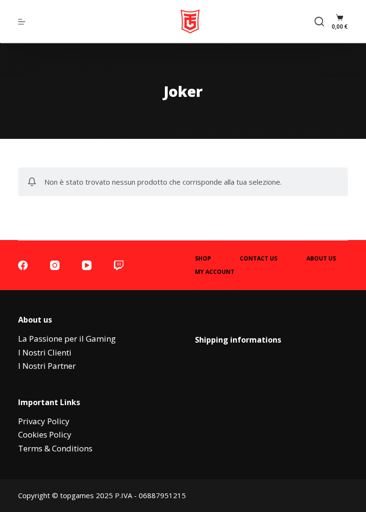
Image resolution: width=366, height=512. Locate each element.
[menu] (21, 21)
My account (214, 272)
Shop (203, 258)
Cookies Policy (44, 434)
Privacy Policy (44, 421)
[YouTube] (87, 265)
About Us (321, 258)
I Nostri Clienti (44, 352)
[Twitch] (118, 265)
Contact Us (258, 258)
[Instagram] (55, 265)
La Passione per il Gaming (67, 338)
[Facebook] (23, 265)
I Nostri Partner (47, 365)
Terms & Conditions (55, 448)
